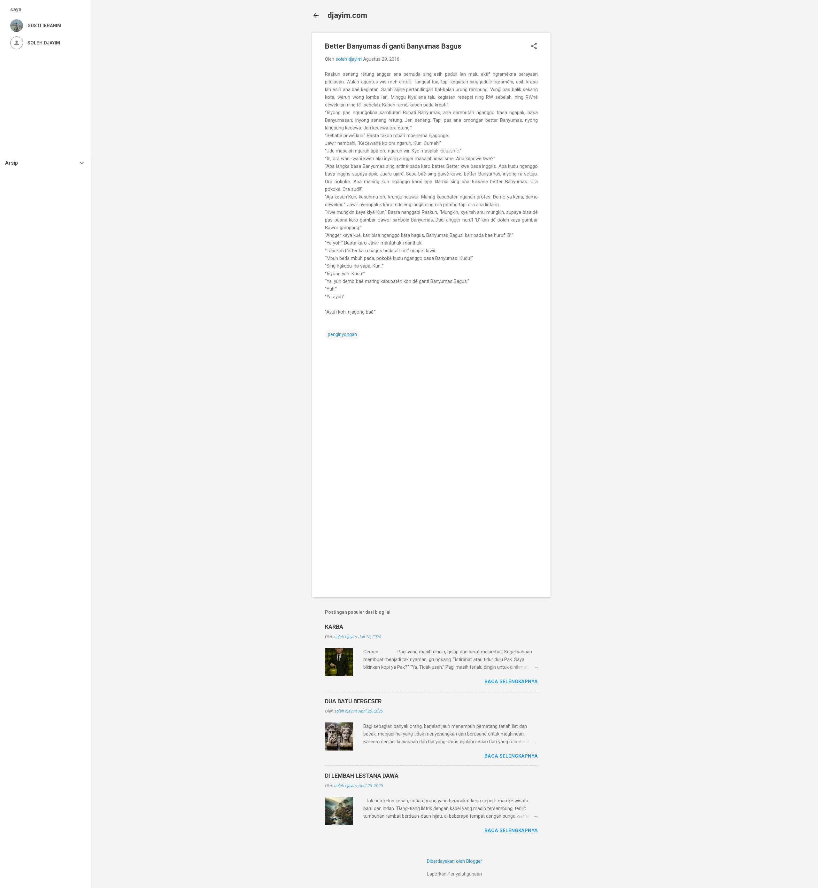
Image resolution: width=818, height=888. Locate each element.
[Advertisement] (576, 128)
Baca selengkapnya (511, 681)
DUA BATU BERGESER (353, 701)
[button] (534, 46)
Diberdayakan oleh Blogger (454, 861)
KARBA (334, 626)
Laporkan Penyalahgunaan (454, 874)
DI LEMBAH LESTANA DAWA (361, 775)
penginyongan (342, 334)
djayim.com (347, 15)
